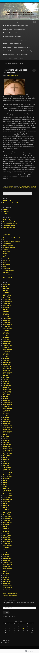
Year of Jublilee (24, 188)
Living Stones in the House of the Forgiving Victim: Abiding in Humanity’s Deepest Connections (15, 27)
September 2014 (7, 545)
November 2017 (7, 473)
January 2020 (6, 423)
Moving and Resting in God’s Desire (12, 36)
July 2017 (5, 480)
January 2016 (6, 515)
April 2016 (6, 509)
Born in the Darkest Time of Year (22, 47)
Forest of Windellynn (14, 22)
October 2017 (6, 475)
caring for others (31, 186)
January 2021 (6, 400)
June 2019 (6, 437)
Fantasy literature (8, 245)
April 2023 (6, 359)
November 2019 (7, 427)
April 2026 (6, 292)
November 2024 (7, 324)
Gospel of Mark (7, 255)
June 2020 (6, 414)
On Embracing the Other (10, 220)
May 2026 (5, 290)
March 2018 (6, 465)
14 (23, 628)
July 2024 (5, 332)
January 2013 (6, 583)
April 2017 (6, 486)
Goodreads (6, 211)
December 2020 (7, 402)
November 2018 (7, 450)
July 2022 (5, 376)
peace (4, 266)
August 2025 (6, 307)
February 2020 (7, 421)
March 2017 (6, 488)
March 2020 (6, 419)
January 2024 (6, 343)
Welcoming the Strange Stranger (12, 203)
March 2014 (6, 556)
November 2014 (7, 541)
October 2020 (6, 406)
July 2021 (5, 397)
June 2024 (6, 334)
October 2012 (6, 589)
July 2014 (5, 549)
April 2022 (6, 381)
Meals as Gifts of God (9, 227)
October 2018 (6, 452)
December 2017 (7, 471)
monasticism (6, 260)
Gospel (5, 253)
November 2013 (7, 564)
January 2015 (6, 537)
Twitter (5, 213)
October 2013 (6, 566)
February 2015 (7, 536)
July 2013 (5, 572)
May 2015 (5, 530)
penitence (9, 188)
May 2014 (5, 553)
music (4, 262)
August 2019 (6, 433)
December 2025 (7, 300)
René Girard (6, 268)
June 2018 (6, 459)
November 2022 (7, 368)
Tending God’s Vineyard (15, 43)
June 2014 (6, 551)
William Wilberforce (8, 278)
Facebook (5, 209)
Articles (15, 58)
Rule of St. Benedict (8, 270)
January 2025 (6, 320)
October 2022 (6, 370)
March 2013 (6, 579)
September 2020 (7, 408)
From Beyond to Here (8, 54)
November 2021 (7, 391)
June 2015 (6, 528)
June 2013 (6, 574)
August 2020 (6, 410)
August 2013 (6, 570)
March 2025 (6, 317)
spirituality (10, 186)
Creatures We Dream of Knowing (24, 51)
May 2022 (5, 379)
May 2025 (5, 313)
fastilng (5, 188)
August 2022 (6, 374)
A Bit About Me (7, 201)
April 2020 (6, 418)
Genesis (5, 249)
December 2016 (7, 494)
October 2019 (6, 429)
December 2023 (7, 345)
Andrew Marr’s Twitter (10, 593)
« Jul (9, 636)
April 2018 (6, 463)
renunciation (16, 188)
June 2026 (6, 288)
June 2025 (6, 311)
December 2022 (7, 366)
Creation (5, 240)
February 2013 (7, 581)
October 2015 (6, 520)
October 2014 (6, 543)
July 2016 (5, 503)
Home (4, 22)
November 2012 (7, 587)
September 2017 (7, 477)
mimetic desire (7, 259)
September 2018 (7, 454)
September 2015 (7, 522)
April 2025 (6, 315)
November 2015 (7, 518)
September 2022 (7, 372)
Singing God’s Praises (22, 54)
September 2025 (7, 305)
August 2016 (6, 501)
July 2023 (5, 353)
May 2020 (5, 416)
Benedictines (6, 236)
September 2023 (7, 349)
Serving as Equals (22, 40)
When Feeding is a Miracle (10, 222)
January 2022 (6, 387)
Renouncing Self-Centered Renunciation (15, 71)
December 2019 (7, 425)
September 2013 (7, 568)
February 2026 (7, 296)
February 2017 (7, 490)
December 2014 (7, 539)
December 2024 (7, 322)
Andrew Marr (6, 234)
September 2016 (7, 499)
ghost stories (6, 251)
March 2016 (6, 511)
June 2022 (6, 378)
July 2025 (5, 309)
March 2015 (6, 534)
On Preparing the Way (9, 225)
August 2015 (6, 524)
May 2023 (5, 357)
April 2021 (6, 399)
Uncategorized (7, 276)
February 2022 (7, 385)
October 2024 (6, 326)
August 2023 (6, 351)
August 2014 (6, 547)
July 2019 (5, 435)
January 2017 (6, 492)
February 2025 (7, 319)
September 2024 (7, 328)
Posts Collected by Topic (9, 40)
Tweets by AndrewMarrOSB (10, 595)
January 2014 (6, 560)
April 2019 (6, 440)
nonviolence (6, 264)
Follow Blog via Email (10, 600)
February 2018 (7, 467)
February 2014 (7, 558)
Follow (6, 612)
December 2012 (7, 585)
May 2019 (5, 438)
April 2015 (6, 532)
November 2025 (7, 301)
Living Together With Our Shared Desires (13, 33)
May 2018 (5, 461)
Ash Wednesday (22, 186)
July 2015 (5, 526)
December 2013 (7, 562)
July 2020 (5, 412)
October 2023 (6, 347)
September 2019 (7, 431)
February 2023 (7, 362)
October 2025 (6, 303)
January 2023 (6, 364)
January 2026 (6, 298)
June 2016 (6, 505)
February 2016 (7, 513)
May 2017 (5, 484)
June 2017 (6, 482)
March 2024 (6, 340)
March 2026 (6, 294)
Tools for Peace (7, 58)
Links (21, 58)
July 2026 (5, 286)
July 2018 (5, 457)
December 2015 (7, 516)
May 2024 (5, 336)
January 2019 (6, 446)
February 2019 (7, 444)
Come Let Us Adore (8, 51)
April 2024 (6, 338)
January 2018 (6, 469)
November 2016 (7, 496)
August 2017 (6, 478)
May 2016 (5, 507)
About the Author (7, 47)
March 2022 (6, 383)
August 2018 (6, 456)
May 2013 (5, 575)
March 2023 (6, 360)
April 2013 (6, 577)
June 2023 (6, 355)
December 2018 (7, 448)
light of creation (7, 257)
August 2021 (6, 395)
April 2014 (6, 555)
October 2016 (6, 497)
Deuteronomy (7, 243)
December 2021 (7, 389)
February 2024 (7, 341)
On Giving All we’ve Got (10, 223)
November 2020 (7, 404)
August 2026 (6, 284)
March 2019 (6, 442)
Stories (5, 43)
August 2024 (6, 330)
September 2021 (7, 393)
